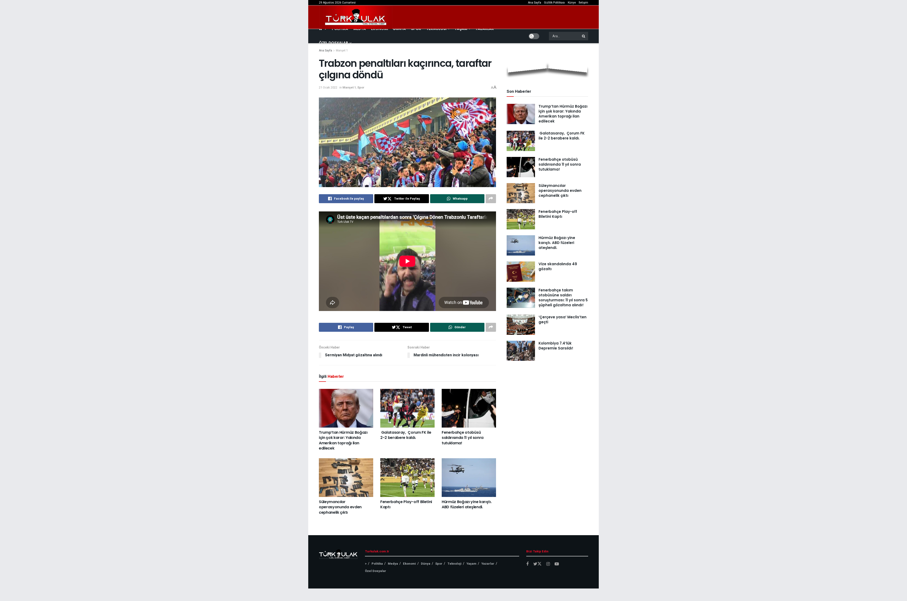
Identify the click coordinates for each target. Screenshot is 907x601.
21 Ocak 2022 (328, 87)
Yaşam (471, 563)
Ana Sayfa (534, 2)
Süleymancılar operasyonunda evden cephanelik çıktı (340, 507)
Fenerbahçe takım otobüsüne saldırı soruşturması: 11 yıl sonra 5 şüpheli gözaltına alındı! (563, 297)
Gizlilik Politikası (554, 2)
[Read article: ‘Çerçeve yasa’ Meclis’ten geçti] (521, 325)
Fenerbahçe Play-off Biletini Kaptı (406, 504)
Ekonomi (409, 563)
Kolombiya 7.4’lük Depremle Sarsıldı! (556, 346)
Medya (393, 563)
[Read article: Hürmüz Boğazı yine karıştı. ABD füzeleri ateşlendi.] (469, 477)
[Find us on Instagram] (548, 564)
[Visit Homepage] (356, 17)
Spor (360, 87)
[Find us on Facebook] (527, 564)
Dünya (425, 563)
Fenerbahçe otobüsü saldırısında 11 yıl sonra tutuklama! (462, 438)
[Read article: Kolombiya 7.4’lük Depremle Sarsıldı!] (521, 351)
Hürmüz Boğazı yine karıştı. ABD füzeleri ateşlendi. (467, 504)
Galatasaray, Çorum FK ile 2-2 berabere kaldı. (405, 435)
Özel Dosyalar (333, 42)
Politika (377, 563)
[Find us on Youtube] (557, 564)
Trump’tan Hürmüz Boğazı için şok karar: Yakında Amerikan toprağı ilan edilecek (343, 440)
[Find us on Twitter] (537, 564)
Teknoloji (454, 563)
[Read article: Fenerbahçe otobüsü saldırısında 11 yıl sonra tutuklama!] (469, 408)
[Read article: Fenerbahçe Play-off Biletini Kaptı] (407, 477)
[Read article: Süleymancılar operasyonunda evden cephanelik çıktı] (346, 477)
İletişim (583, 2)
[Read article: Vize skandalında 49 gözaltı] (521, 271)
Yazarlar (487, 563)
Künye (572, 2)
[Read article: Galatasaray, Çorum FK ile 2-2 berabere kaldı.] (407, 408)
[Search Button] (584, 36)
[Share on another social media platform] (491, 198)
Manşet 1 (342, 50)
